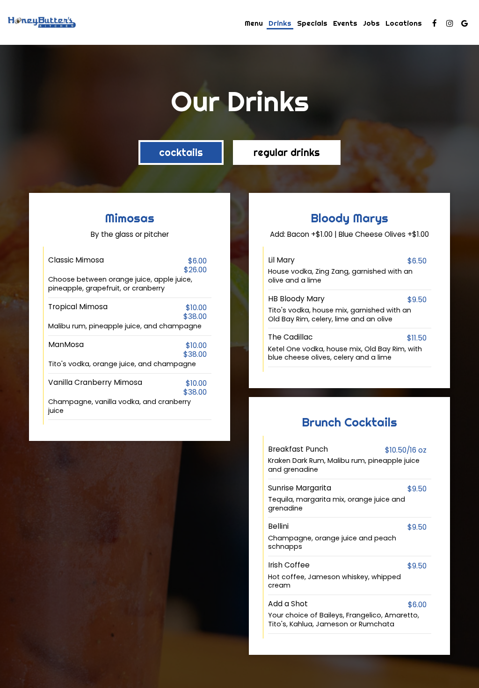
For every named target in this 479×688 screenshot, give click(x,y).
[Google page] (464, 23)
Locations (403, 23)
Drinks (280, 23)
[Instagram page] (449, 23)
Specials (312, 23)
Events (345, 23)
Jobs (371, 23)
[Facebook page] (434, 23)
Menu (254, 23)
